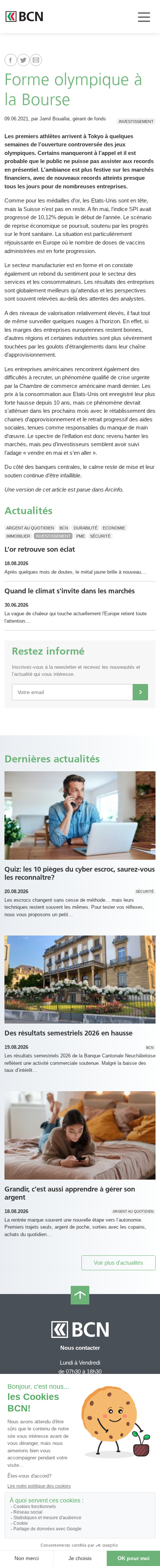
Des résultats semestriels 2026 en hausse (68, 1033)
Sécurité (100, 536)
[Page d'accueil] (24, 16)
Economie (114, 527)
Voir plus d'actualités (118, 1262)
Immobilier (18, 536)
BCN (64, 527)
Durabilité (85, 527)
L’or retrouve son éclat (39, 549)
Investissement (136, 121)
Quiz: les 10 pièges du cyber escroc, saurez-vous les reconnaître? (79, 873)
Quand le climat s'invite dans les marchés (69, 591)
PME (80, 536)
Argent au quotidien (30, 527)
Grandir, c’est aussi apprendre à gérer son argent (69, 1193)
